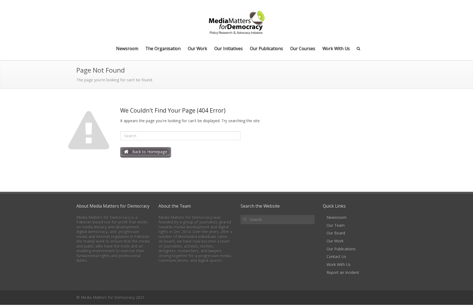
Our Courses (302, 48)
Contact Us (336, 256)
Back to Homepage (148, 151)
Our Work (197, 48)
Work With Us (336, 48)
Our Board (336, 233)
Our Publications (266, 48)
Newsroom (127, 48)
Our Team (336, 225)
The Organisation (163, 48)
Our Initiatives (228, 48)
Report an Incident (343, 272)
